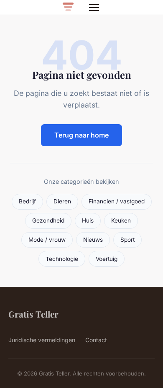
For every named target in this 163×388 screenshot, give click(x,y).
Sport (127, 239)
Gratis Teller (33, 314)
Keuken (121, 220)
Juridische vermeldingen (41, 339)
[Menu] (94, 7)
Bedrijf (27, 201)
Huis (88, 220)
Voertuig (106, 258)
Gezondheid (48, 220)
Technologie (62, 258)
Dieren (62, 201)
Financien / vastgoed (117, 201)
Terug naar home (81, 135)
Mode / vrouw (47, 239)
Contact (96, 339)
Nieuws (93, 239)
